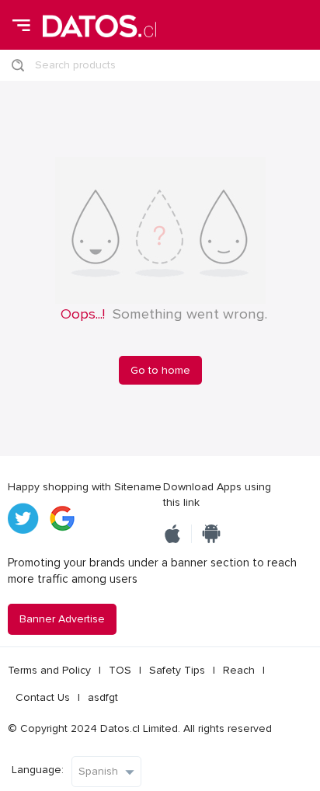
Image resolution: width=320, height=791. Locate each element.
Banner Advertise (62, 618)
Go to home (160, 370)
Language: (38, 769)
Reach (239, 670)
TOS (120, 670)
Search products (75, 64)
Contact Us (43, 697)
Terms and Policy (49, 670)
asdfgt (103, 697)
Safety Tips (177, 670)
